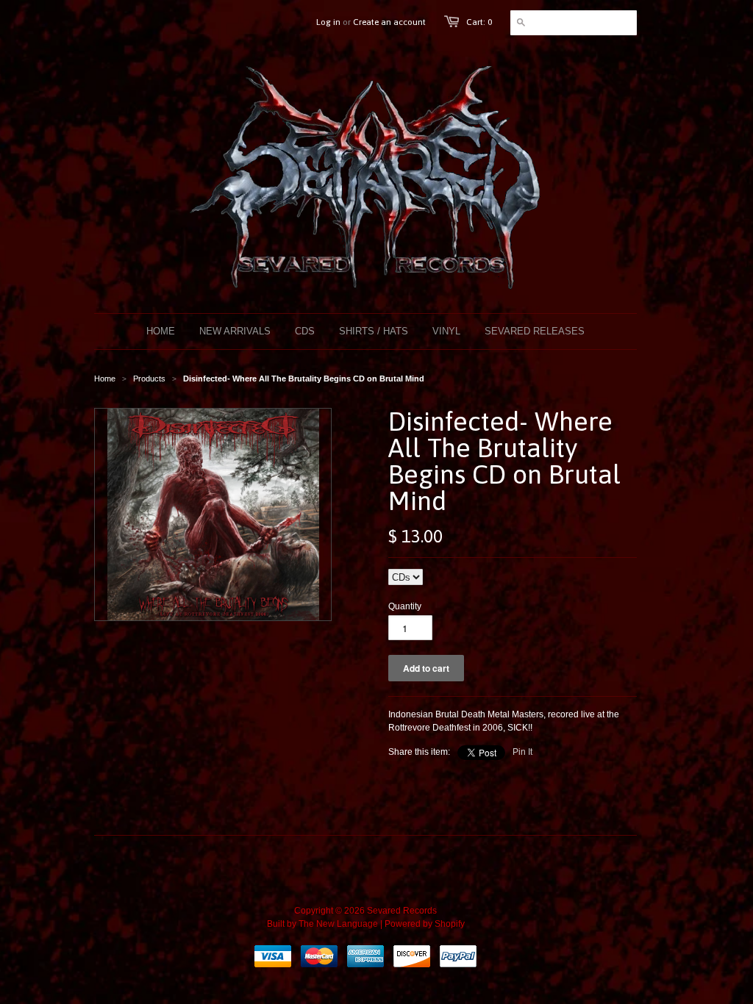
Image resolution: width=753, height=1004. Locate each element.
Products (149, 378)
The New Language (338, 924)
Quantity (404, 606)
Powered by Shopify (425, 924)
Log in (328, 22)
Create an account (389, 22)
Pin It (522, 752)
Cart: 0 (479, 22)
